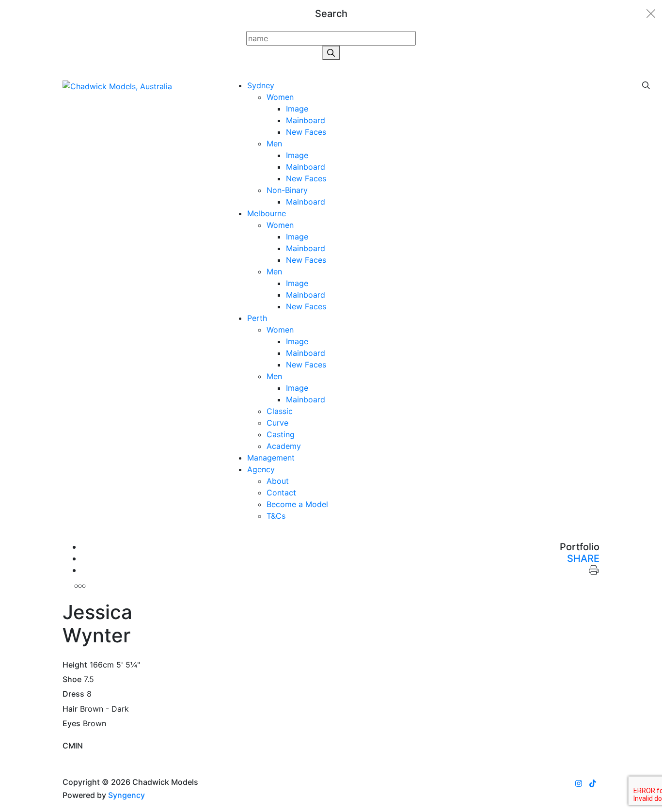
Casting (281, 434)
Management (271, 457)
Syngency (126, 795)
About (278, 481)
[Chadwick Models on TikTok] (593, 783)
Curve (277, 423)
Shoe (72, 679)
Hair (70, 709)
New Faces (306, 132)
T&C (276, 516)
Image (297, 108)
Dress (73, 694)
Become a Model (297, 504)
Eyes (71, 723)
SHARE (583, 558)
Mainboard (305, 120)
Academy (284, 446)
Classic (280, 411)
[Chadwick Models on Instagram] (578, 783)
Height (75, 664)
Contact (281, 492)
